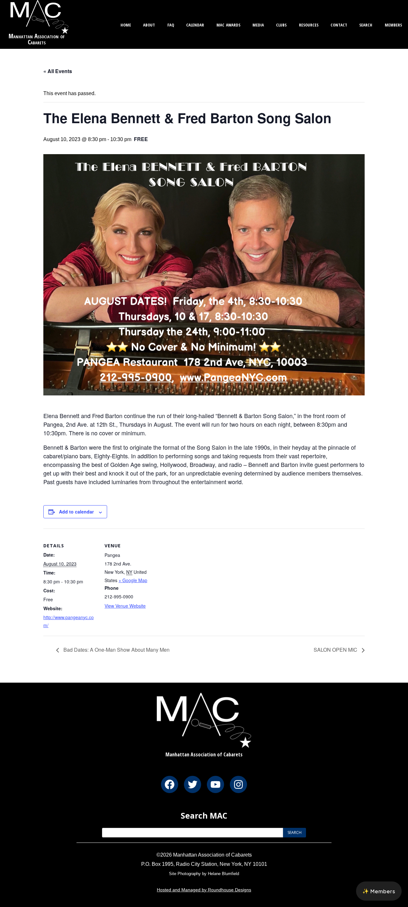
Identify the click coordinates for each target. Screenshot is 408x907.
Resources (308, 24)
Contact (339, 24)
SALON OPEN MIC (336, 649)
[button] (379, 891)
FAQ (170, 24)
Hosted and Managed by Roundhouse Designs (204, 889)
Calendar (195, 24)
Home (125, 24)
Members (393, 24)
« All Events (57, 71)
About (149, 24)
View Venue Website (125, 606)
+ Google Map (133, 580)
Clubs (281, 24)
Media (258, 24)
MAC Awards (228, 24)
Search (365, 24)
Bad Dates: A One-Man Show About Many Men (116, 649)
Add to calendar (76, 511)
